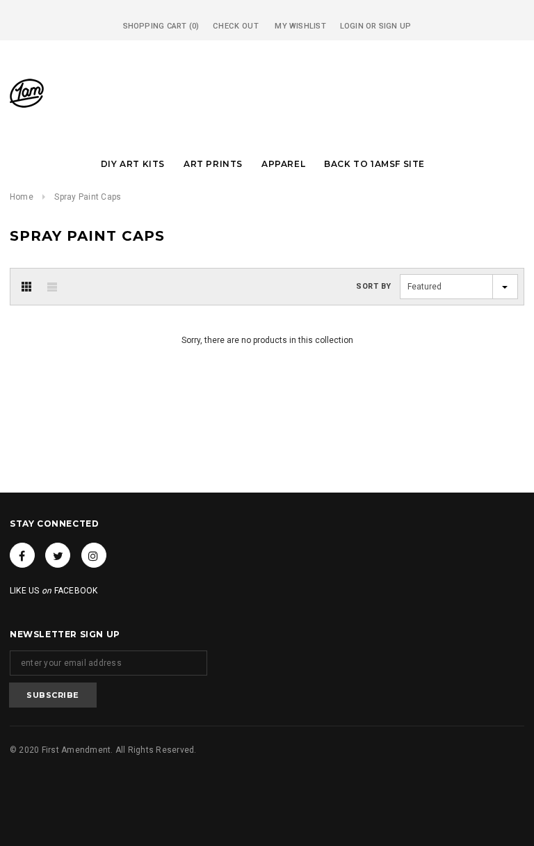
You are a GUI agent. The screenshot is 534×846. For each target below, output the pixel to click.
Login (352, 26)
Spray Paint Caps (87, 197)
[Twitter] (57, 555)
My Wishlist (300, 26)
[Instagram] (93, 555)
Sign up (395, 26)
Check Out (236, 26)
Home (21, 197)
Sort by (373, 286)
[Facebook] (22, 555)
